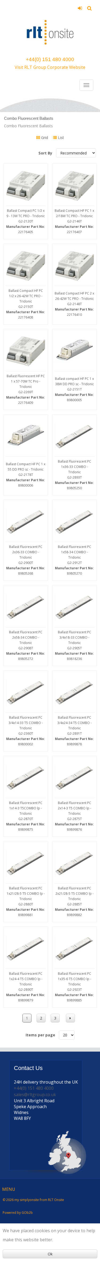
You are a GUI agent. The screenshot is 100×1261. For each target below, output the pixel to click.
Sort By (45, 153)
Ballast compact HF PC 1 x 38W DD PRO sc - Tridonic (74, 389)
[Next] (70, 1018)
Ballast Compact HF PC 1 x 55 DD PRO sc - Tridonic (25, 475)
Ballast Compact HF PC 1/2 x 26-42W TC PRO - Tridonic (25, 304)
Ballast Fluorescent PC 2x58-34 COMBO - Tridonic (25, 645)
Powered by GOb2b (18, 1212)
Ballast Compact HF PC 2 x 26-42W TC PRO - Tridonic (74, 304)
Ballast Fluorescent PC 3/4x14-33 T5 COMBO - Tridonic (25, 730)
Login (80, 9)
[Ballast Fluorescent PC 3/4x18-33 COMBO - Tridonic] (74, 607)
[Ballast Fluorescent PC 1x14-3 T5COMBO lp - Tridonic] (26, 778)
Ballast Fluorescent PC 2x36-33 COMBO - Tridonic (25, 560)
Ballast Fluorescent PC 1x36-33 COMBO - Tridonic (74, 474)
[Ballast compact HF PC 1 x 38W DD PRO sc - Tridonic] (74, 351)
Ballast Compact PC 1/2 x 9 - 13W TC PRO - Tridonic (25, 221)
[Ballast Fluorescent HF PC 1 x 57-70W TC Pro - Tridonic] (26, 351)
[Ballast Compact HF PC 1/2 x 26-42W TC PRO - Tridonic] (26, 266)
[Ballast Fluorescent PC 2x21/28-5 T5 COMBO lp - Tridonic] (74, 863)
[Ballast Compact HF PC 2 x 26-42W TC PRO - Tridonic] (74, 266)
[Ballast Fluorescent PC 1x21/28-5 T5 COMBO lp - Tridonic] (26, 863)
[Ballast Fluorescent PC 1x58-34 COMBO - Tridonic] (74, 522)
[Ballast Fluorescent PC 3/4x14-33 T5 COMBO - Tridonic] (26, 693)
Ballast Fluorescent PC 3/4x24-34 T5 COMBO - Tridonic (74, 730)
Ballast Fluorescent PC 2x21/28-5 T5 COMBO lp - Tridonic (74, 901)
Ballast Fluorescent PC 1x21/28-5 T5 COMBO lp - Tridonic (25, 901)
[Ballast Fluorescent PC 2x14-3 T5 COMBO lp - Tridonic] (74, 778)
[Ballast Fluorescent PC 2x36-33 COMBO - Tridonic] (26, 522)
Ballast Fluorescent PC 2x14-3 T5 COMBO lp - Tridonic (74, 816)
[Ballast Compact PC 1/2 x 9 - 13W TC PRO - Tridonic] (26, 186)
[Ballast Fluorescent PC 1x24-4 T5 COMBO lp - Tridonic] (26, 949)
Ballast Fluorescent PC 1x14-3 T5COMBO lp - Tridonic (25, 816)
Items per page (40, 1034)
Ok (50, 1253)
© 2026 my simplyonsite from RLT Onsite (33, 1200)
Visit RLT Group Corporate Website (50, 67)
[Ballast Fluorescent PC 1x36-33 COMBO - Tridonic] (74, 436)
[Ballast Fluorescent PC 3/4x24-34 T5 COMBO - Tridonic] (74, 693)
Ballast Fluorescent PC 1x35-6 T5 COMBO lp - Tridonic (74, 987)
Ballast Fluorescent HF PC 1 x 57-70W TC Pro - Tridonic (25, 389)
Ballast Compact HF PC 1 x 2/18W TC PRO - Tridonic (74, 221)
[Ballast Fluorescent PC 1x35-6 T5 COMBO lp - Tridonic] (74, 949)
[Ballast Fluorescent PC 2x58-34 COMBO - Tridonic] (26, 607)
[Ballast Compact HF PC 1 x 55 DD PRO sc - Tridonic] (26, 436)
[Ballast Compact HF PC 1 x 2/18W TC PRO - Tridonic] (74, 186)
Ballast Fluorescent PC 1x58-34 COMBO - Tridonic (74, 560)
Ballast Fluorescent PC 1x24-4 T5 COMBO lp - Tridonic (25, 987)
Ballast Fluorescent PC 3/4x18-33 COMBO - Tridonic (74, 645)
